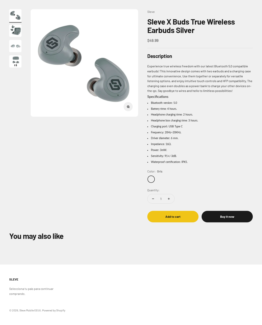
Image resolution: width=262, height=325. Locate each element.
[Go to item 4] (15, 62)
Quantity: (153, 190)
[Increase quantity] (168, 198)
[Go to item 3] (15, 46)
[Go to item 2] (15, 31)
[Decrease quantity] (153, 198)
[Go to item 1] (15, 16)
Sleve (151, 11)
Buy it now (227, 216)
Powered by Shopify (53, 310)
